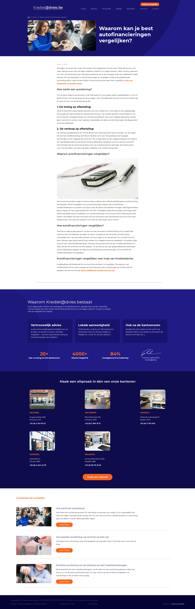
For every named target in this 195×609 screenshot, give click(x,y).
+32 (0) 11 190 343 (147, 423)
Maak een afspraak (149, 4)
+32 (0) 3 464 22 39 (38, 465)
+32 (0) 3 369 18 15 (92, 423)
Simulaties (131, 9)
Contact (155, 9)
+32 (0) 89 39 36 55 (93, 465)
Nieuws (35, 17)
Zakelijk (119, 9)
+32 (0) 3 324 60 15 (38, 423)
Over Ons (143, 9)
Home (83, 9)
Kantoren (70, 600)
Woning (94, 9)
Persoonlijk (106, 9)
